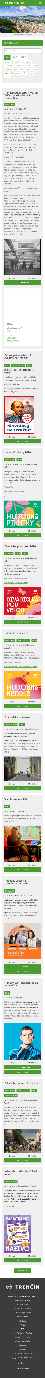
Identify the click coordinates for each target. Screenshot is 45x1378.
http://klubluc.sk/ (13, 341)
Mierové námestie (31, 729)
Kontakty (22, 1321)
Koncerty (9, 104)
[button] (40, 3)
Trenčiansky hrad (26, 895)
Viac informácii (22, 441)
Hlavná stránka (17, 35)
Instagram (22, 1349)
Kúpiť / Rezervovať (23, 282)
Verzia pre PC (23, 1363)
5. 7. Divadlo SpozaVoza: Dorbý (16, 583)
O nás (22, 1325)
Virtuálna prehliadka (22, 1341)
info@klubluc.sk (12, 338)
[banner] (15, 3)
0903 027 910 (12, 335)
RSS (22, 1329)
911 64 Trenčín (22, 1304)
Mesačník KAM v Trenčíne (22, 1333)
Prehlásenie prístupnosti (23, 1353)
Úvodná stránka (22, 1317)
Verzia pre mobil (23, 1369)
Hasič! (21, 811)
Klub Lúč (22, 109)
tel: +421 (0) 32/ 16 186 (22, 1308)
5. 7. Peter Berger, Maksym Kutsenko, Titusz (20, 667)
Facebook (22, 1345)
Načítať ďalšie (23, 1270)
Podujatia (28, 35)
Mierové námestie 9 (22, 1300)
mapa (13, 1156)
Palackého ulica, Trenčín (28, 1186)
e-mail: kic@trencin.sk (22, 1313)
